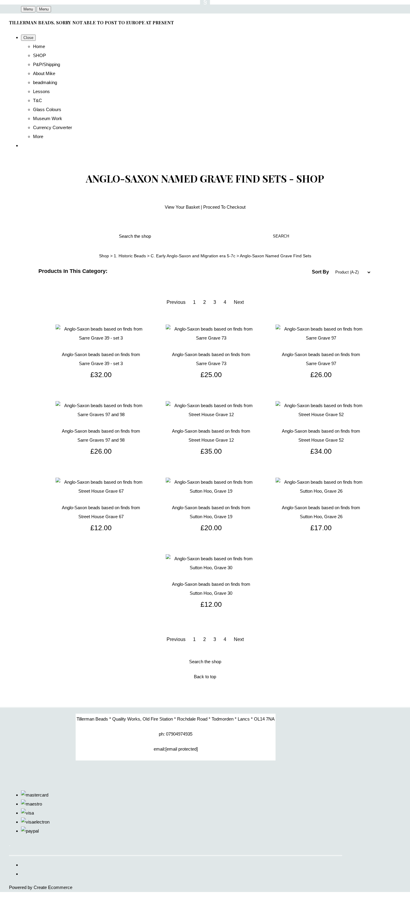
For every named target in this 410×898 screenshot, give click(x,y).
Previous (176, 302)
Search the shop (205, 661)
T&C (37, 100)
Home (39, 46)
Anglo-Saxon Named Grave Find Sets (275, 255)
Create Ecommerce (53, 887)
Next (239, 302)
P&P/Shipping (46, 64)
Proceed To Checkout (224, 207)
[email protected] (181, 748)
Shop (104, 255)
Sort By (320, 271)
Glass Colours (47, 109)
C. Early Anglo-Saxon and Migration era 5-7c (193, 255)
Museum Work (47, 118)
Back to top (205, 676)
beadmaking (45, 82)
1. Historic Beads (130, 255)
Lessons (41, 91)
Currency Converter (52, 127)
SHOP (39, 55)
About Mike (44, 73)
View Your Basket (182, 207)
